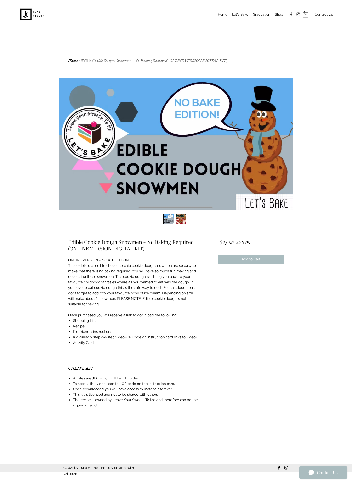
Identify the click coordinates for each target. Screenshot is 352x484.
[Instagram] (298, 14)
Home (73, 60)
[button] (305, 14)
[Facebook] (291, 14)
